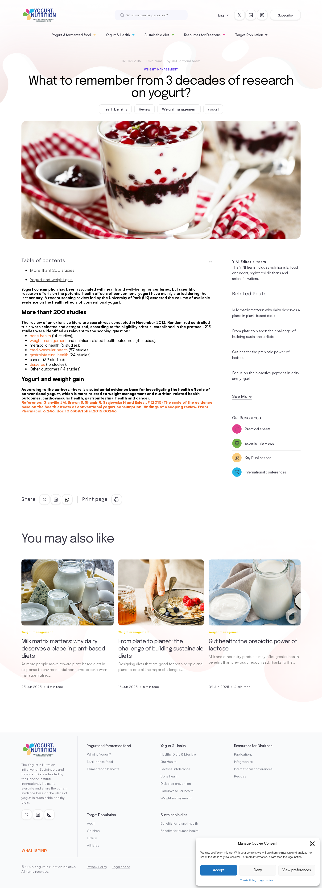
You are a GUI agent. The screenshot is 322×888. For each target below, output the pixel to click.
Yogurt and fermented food (109, 745)
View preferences (296, 870)
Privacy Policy (97, 867)
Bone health (169, 776)
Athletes (93, 845)
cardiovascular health (49, 349)
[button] (312, 843)
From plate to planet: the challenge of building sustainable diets (264, 334)
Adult (91, 823)
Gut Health (169, 762)
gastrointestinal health (49, 354)
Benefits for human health (180, 831)
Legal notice (266, 880)
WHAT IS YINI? (34, 850)
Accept (218, 870)
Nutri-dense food (100, 762)
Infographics (243, 762)
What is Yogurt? (99, 754)
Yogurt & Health (118, 35)
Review (144, 109)
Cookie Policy (248, 880)
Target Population (249, 35)
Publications (243, 754)
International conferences (253, 769)
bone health (40, 335)
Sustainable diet (156, 35)
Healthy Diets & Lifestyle (178, 754)
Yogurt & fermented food (71, 35)
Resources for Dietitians (202, 35)
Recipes (240, 776)
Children (93, 831)
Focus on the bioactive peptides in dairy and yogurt (265, 375)
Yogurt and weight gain (51, 279)
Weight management (161, 69)
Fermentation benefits (103, 769)
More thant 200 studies (52, 270)
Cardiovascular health (177, 791)
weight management (48, 340)
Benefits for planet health (179, 823)
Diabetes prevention (176, 783)
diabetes (37, 364)
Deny (258, 870)
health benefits (115, 109)
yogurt (213, 109)
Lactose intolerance (175, 769)
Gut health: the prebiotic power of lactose (260, 354)
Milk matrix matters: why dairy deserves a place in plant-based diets (266, 313)
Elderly (92, 838)
